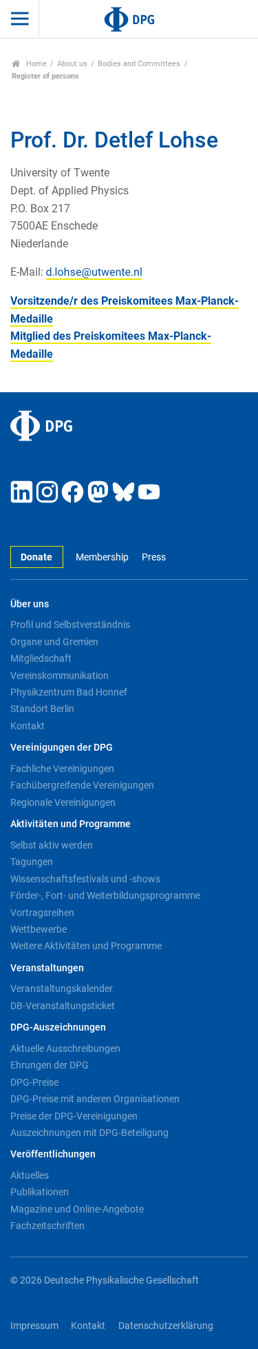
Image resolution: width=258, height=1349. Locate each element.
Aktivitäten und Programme (70, 824)
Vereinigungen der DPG (61, 747)
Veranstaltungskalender (61, 988)
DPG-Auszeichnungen (58, 1027)
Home (35, 63)
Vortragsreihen (42, 912)
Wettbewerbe (38, 929)
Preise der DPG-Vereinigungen (74, 1116)
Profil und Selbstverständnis (70, 624)
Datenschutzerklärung (165, 1326)
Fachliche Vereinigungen (62, 768)
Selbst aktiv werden (51, 845)
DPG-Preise (34, 1082)
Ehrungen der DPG (49, 1065)
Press (153, 557)
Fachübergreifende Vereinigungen (82, 785)
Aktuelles (29, 1175)
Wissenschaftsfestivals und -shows (85, 878)
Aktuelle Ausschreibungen (65, 1048)
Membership (102, 557)
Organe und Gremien (54, 641)
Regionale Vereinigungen (63, 802)
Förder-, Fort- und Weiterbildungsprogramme (105, 895)
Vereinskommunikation (59, 675)
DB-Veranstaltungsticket (62, 1005)
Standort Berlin (42, 708)
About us (72, 63)
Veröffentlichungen (53, 1154)
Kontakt (27, 725)
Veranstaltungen (47, 968)
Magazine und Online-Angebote (77, 1209)
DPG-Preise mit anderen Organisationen (95, 1098)
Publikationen (39, 1191)
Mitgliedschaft (41, 658)
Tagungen (31, 861)
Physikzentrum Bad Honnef (68, 692)
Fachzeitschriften (47, 1225)
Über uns (29, 604)
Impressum (34, 1326)
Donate (36, 557)
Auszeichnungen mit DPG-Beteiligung (89, 1132)
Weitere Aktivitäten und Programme (86, 945)
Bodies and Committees (139, 63)
